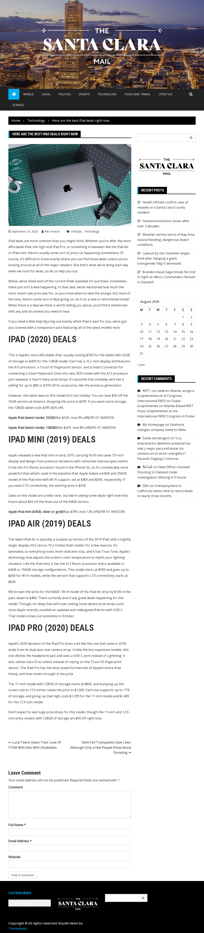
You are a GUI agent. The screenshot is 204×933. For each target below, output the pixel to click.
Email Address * (20, 841)
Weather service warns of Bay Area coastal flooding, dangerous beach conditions (166, 239)
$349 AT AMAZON (111, 511)
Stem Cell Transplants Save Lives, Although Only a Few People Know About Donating (100, 747)
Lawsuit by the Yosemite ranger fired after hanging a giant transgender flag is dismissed (163, 258)
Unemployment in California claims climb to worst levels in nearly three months (165, 491)
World (28, 94)
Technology (107, 94)
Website (14, 857)
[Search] (191, 138)
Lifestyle (165, 94)
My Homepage (153, 424)
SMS (145, 486)
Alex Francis (52, 231)
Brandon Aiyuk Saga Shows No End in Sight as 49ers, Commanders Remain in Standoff (166, 277)
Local (46, 94)
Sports (84, 94)
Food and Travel (138, 94)
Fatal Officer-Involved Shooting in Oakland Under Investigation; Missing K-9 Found (163, 472)
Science (18, 105)
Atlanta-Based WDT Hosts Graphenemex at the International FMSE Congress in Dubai (165, 411)
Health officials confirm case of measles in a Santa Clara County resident (162, 207)
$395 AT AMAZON (102, 427)
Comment (15, 787)
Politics (65, 94)
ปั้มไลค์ (147, 467)
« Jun (141, 364)
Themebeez (17, 928)
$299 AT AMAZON (100, 417)
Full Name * (17, 825)
